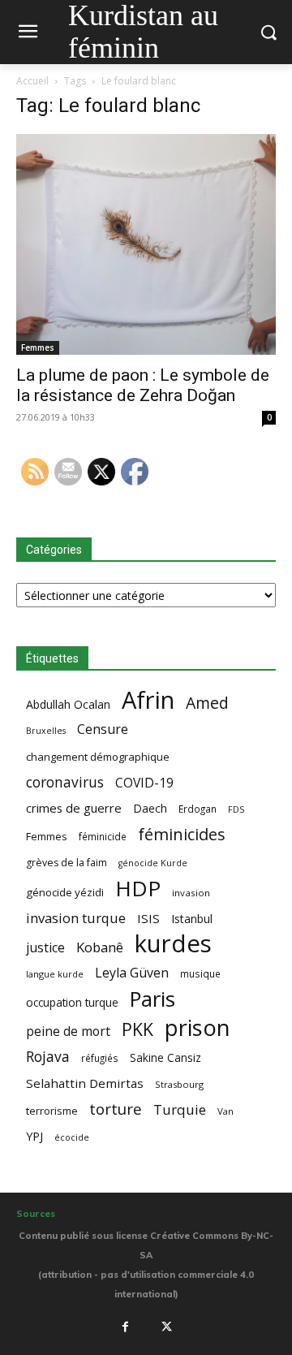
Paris (152, 999)
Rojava (48, 1056)
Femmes (37, 347)
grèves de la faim (66, 863)
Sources (35, 1213)
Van (225, 1111)
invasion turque (76, 917)
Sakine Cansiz (165, 1057)
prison (197, 1027)
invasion (191, 893)
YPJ (34, 1136)
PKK (137, 1029)
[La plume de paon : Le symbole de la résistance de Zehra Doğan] (146, 244)
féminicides (181, 834)
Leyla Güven (132, 973)
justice (45, 947)
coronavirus (65, 782)
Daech (150, 808)
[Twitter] (167, 1327)
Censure (102, 729)
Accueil (32, 81)
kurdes (173, 943)
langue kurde (55, 974)
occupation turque (72, 1002)
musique (200, 973)
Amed (207, 702)
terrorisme (52, 1110)
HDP (138, 888)
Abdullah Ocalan (68, 704)
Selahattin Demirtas (85, 1083)
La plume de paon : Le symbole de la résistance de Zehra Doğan (142, 385)
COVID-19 (144, 783)
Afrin (148, 700)
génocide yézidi (65, 892)
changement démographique (98, 756)
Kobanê (99, 947)
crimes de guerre (74, 808)
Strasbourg (179, 1084)
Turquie (179, 1109)
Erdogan (197, 808)
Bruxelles (46, 730)
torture (115, 1109)
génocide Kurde (152, 863)
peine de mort (68, 1031)
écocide (71, 1137)
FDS (236, 809)
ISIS (148, 918)
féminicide (103, 836)
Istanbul (192, 918)
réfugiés (99, 1057)
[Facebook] (125, 1327)
